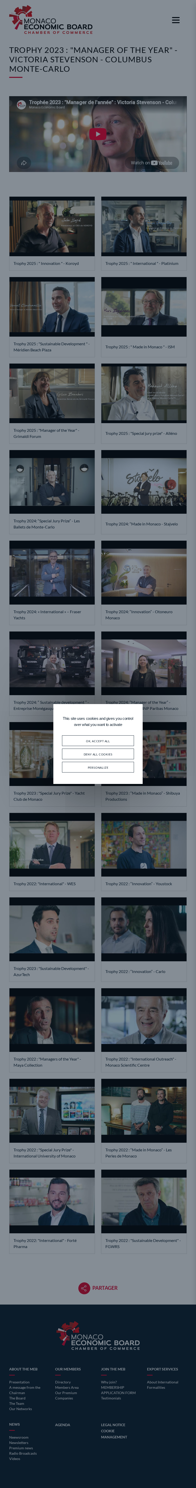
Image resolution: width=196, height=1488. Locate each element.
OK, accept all (98, 740)
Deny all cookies (98, 753)
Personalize (98, 767)
